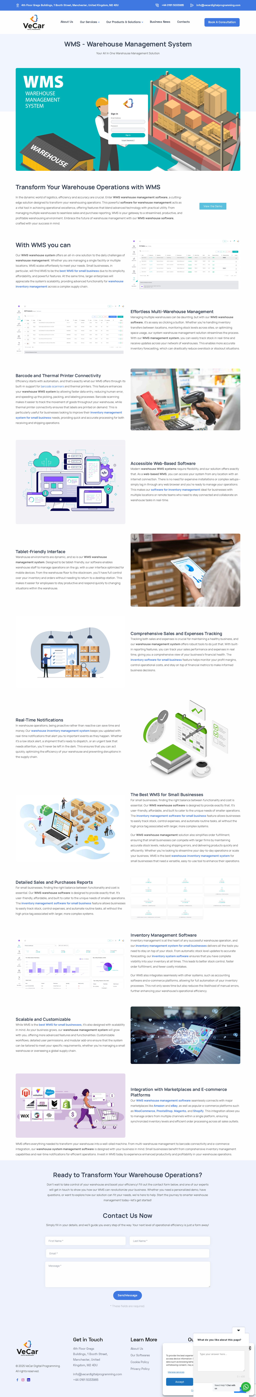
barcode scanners (52, 386)
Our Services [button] (88, 22)
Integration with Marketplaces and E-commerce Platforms (179, 1092)
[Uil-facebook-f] (17, 1380)
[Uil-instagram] (23, 1380)
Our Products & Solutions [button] (123, 22)
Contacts (183, 22)
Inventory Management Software (164, 935)
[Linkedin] (28, 1380)
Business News (160, 22)
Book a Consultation (222, 22)
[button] (249, 1348)
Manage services (176, 1372)
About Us (67, 22)
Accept (179, 1382)
